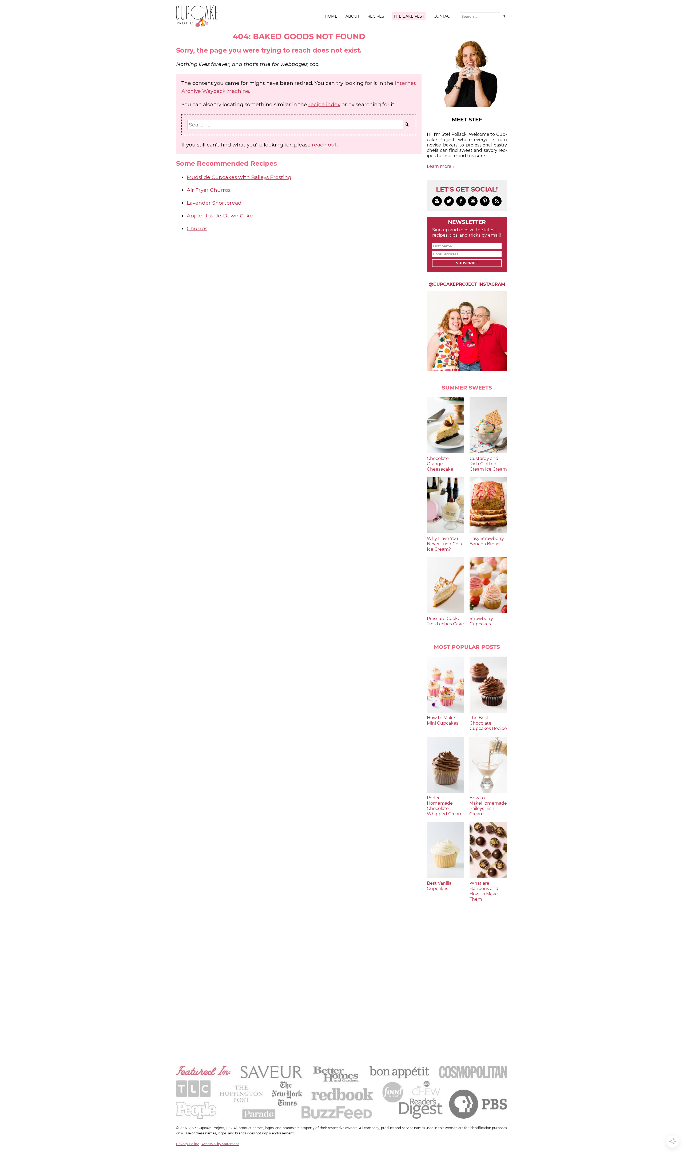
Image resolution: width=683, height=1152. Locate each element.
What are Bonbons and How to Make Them (484, 891)
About (352, 16)
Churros (197, 228)
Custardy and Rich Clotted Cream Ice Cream (488, 464)
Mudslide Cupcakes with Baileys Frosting (239, 177)
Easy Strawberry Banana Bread (487, 541)
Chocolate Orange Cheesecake (440, 464)
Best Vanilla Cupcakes (439, 886)
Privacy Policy (187, 1144)
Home (331, 16)
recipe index (324, 104)
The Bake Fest (409, 16)
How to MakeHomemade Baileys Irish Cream (488, 805)
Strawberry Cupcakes (481, 621)
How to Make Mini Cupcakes (442, 720)
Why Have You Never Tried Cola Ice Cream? (444, 544)
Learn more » (441, 166)
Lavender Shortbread (214, 203)
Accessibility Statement (220, 1144)
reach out (324, 144)
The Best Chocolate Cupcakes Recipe (488, 723)
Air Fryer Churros (209, 190)
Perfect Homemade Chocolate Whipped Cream (445, 805)
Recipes (375, 16)
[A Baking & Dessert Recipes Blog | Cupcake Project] (197, 25)
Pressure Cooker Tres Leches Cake (445, 621)
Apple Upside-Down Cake (220, 215)
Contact (443, 16)
